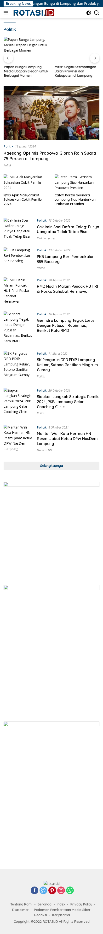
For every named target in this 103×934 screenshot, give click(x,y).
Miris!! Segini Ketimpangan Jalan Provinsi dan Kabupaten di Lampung (75, 71)
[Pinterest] (52, 891)
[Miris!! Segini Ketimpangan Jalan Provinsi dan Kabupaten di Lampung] (76, 49)
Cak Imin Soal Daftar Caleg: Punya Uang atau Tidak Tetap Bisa (68, 229)
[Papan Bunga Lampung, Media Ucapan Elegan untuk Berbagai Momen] (26, 49)
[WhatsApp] (70, 891)
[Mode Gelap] (89, 13)
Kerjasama (61, 915)
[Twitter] (43, 891)
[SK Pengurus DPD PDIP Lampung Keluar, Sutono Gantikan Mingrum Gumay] (18, 366)
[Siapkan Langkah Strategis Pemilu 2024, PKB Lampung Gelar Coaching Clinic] (18, 402)
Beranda (45, 904)
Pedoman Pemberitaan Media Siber (62, 910)
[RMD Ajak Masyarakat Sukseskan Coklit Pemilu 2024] (26, 182)
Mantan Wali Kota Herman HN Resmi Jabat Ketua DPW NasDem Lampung (67, 438)
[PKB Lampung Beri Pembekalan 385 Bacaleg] (18, 258)
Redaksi (40, 915)
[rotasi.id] (33, 13)
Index (61, 904)
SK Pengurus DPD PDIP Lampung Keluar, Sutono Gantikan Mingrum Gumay (67, 364)
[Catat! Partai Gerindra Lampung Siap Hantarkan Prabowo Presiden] (77, 182)
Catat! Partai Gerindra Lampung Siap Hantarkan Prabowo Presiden (75, 199)
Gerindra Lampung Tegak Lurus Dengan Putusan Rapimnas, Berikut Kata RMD (66, 325)
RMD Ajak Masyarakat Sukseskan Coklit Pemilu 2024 (23, 199)
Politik (8, 146)
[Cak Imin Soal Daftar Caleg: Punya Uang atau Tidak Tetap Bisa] (18, 229)
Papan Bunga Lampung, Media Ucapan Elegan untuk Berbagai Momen (26, 71)
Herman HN (44, 450)
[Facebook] (34, 891)
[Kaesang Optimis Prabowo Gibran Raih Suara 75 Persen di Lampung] (51, 113)
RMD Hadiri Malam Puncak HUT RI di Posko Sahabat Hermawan (67, 289)
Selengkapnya (51, 466)
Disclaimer (20, 910)
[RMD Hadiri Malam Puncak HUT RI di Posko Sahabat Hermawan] (18, 290)
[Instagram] (61, 891)
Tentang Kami (21, 904)
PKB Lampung (46, 238)
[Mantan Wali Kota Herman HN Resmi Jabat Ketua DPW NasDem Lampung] (18, 439)
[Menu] (7, 13)
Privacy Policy (81, 904)
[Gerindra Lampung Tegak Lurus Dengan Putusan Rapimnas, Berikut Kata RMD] (18, 327)
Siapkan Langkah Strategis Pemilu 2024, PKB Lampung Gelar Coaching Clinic (68, 401)
